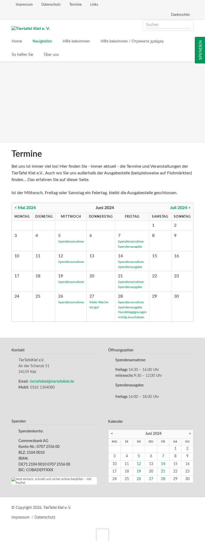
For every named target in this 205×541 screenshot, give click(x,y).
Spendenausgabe (130, 246)
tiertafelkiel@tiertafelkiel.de (52, 381)
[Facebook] (14, 14)
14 (163, 464)
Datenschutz (44, 517)
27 (151, 479)
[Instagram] (24, 14)
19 (139, 471)
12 (139, 464)
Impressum (20, 517)
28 (163, 479)
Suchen (188, 25)
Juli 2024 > (180, 208)
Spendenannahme (71, 241)
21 (163, 471)
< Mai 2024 (25, 208)
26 (139, 479)
